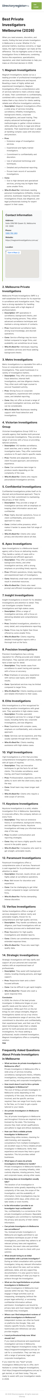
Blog (27, 6)
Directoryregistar (14, 6)
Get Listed (36, 6)
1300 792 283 (11, 233)
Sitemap (22, 1396)
